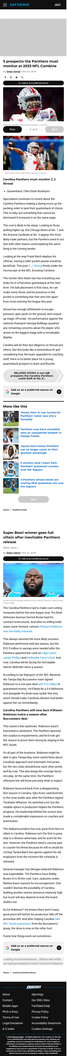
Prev (12, 129)
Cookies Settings (42, 1029)
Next (54, 129)
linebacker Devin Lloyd (41, 657)
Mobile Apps (10, 1005)
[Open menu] (5, 5)
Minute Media (18, 1037)
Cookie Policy (40, 1017)
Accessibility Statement (46, 1023)
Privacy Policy (40, 1011)
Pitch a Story (10, 1011)
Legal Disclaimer (12, 1023)
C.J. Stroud (35, 265)
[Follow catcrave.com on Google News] (59, 391)
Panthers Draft (19, 510)
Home (6, 510)
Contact (7, 1000)
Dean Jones (13, 71)
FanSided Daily (41, 1005)
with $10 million (47, 684)
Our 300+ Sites (41, 1000)
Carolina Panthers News (24, 972)
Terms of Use (10, 1017)
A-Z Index (8, 1029)
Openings (37, 994)
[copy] (22, 77)
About (6, 994)
